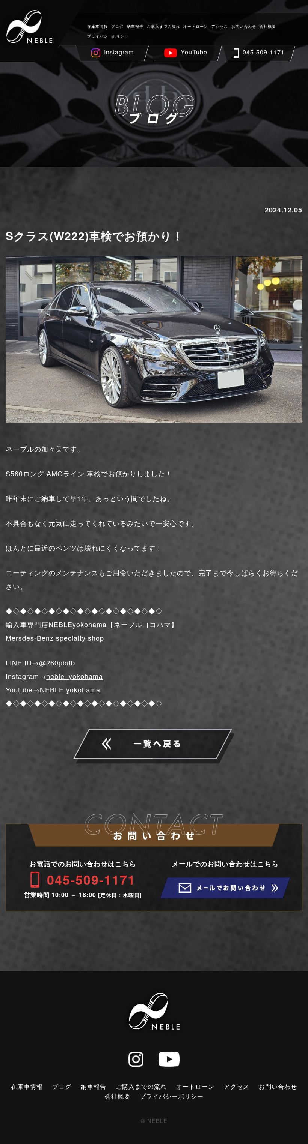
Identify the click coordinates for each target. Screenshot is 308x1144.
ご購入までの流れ (163, 26)
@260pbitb (57, 662)
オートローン (195, 26)
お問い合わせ (243, 26)
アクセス (219, 26)
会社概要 (268, 26)
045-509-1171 (264, 52)
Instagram (119, 52)
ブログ (117, 26)
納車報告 (135, 26)
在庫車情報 (97, 26)
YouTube (194, 52)
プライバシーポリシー (107, 36)
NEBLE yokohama (70, 689)
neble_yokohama (74, 676)
